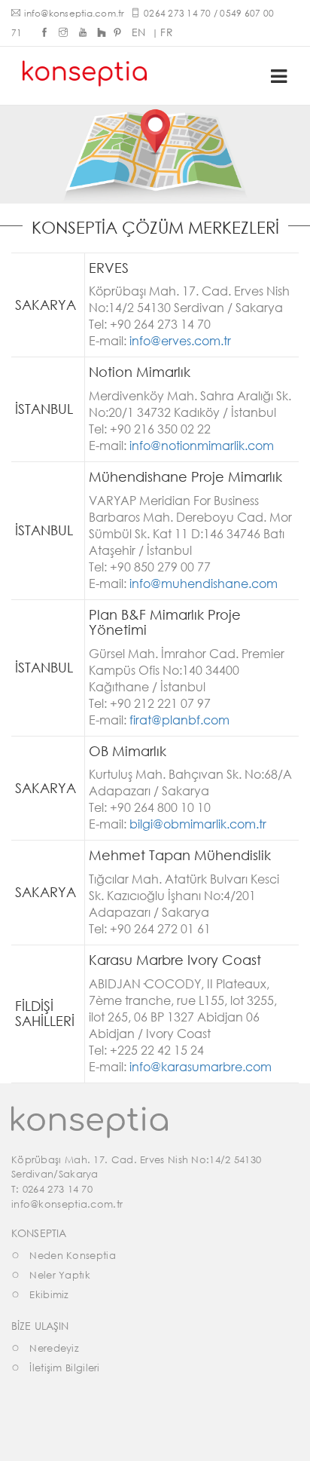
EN (139, 32)
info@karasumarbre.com (200, 1066)
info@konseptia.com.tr (74, 13)
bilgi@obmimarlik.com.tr (197, 824)
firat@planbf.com (179, 719)
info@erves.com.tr (180, 340)
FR (166, 32)
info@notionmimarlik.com (201, 445)
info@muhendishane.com (203, 583)
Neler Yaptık (59, 1275)
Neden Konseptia (72, 1255)
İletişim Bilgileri (64, 1367)
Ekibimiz (48, 1294)
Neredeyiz (54, 1348)
